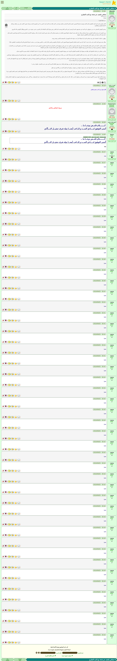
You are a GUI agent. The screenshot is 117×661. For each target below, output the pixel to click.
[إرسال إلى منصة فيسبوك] (103, 82)
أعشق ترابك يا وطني (112, 122)
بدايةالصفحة (7, 659)
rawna (112, 152)
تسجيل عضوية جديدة (67, 655)
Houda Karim (112, 104)
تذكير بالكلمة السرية (50, 655)
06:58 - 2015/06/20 (87, 137)
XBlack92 (112, 11)
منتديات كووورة (105, 1)
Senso (112, 134)
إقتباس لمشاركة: (103, 137)
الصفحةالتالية (19, 659)
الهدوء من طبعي (112, 85)
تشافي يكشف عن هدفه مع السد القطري (101, 8)
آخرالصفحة (7, 8)
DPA (105, 18)
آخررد (16, 8)
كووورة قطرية (106, 4)
